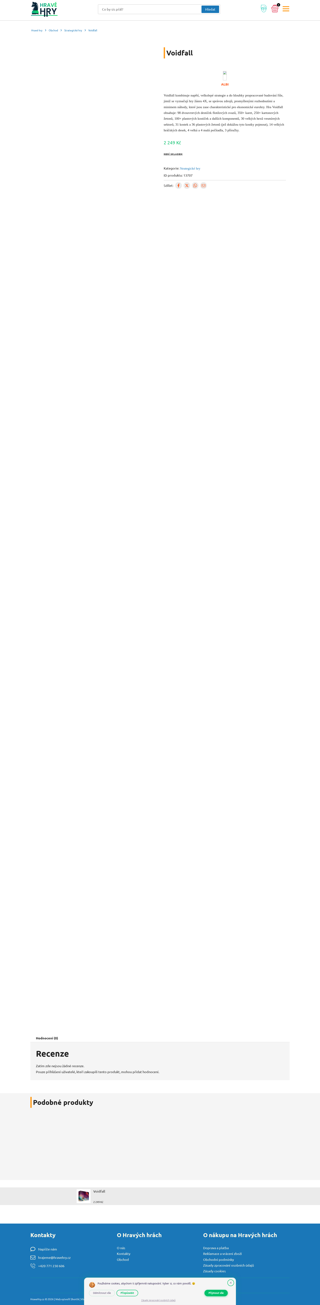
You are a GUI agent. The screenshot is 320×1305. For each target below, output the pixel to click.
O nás (121, 1248)
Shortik (75, 1299)
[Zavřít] (230, 1282)
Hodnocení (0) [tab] (47, 1038)
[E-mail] (203, 185)
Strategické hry (73, 30)
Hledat (210, 9)
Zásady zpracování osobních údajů (228, 1265)
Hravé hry (36, 30)
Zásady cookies (214, 1271)
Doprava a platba (216, 1248)
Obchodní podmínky (218, 1259)
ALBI (225, 84)
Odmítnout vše (102, 1293)
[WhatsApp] (195, 185)
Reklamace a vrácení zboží (222, 1253)
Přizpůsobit (127, 1293)
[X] (187, 185)
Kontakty (123, 1253)
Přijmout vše (216, 1293)
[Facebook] (178, 185)
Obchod (53, 30)
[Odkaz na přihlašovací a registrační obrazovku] (263, 9)
